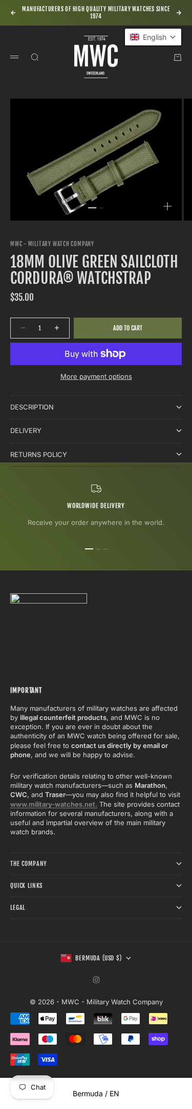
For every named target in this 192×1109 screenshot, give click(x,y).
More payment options (96, 376)
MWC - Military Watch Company (52, 244)
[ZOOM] (167, 206)
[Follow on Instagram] (96, 980)
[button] (153, 37)
